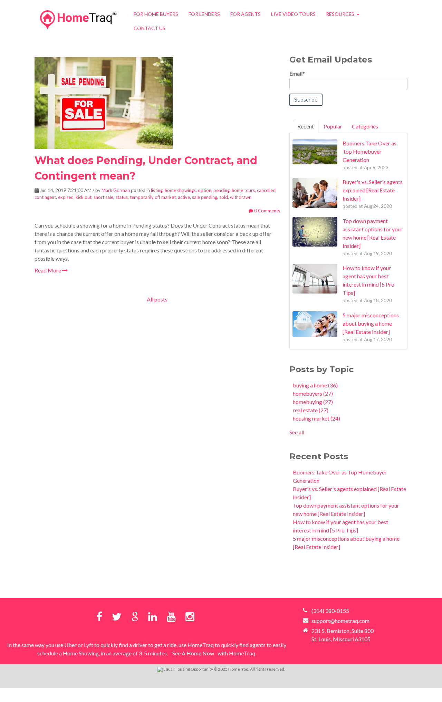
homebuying (313, 401)
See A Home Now (193, 653)
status (121, 197)
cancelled (266, 190)
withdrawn (240, 197)
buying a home (315, 385)
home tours (243, 190)
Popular (333, 126)
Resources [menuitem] (340, 14)
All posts (157, 299)
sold (223, 197)
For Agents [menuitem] (245, 14)
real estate (310, 410)
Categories (365, 126)
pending (221, 190)
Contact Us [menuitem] (149, 28)
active (184, 197)
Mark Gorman (116, 190)
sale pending (204, 197)
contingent (45, 197)
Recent (305, 126)
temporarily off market (153, 197)
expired (66, 197)
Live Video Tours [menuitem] (293, 14)
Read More (48, 270)
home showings (180, 190)
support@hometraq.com (340, 620)
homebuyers (313, 393)
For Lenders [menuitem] (204, 14)
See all (296, 432)
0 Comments (266, 210)
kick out (84, 197)
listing (157, 190)
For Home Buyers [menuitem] (156, 14)
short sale (103, 197)
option (204, 190)
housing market (316, 418)
